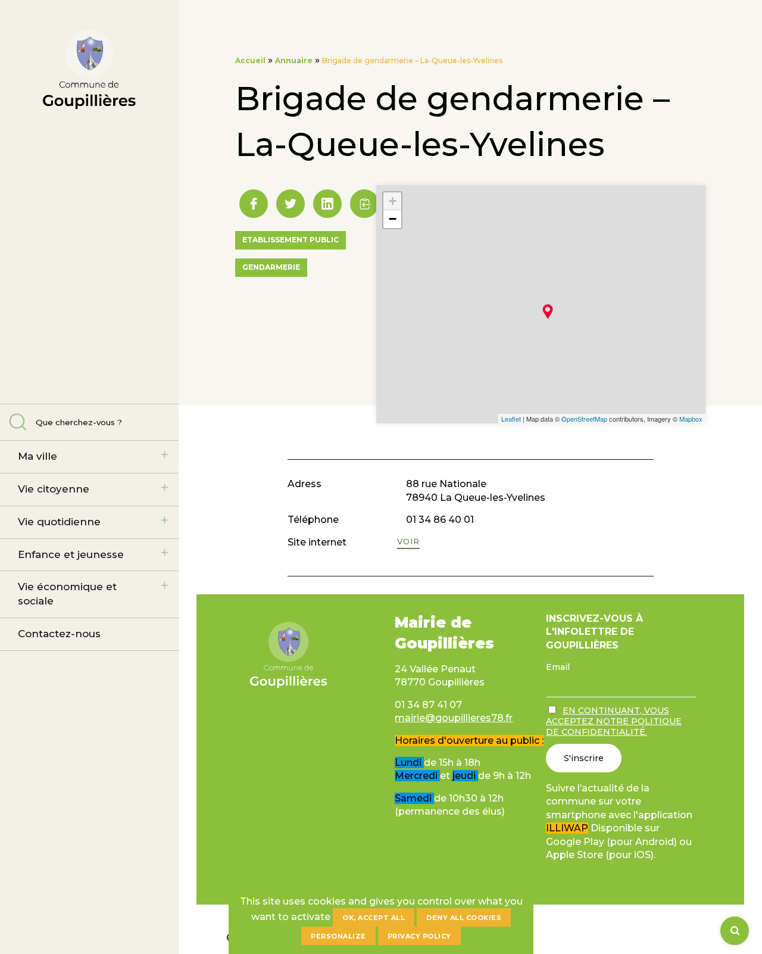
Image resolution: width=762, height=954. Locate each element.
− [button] (392, 218)
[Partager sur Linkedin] (327, 203)
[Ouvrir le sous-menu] (164, 455)
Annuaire (294, 60)
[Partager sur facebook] (253, 203)
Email (558, 667)
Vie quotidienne (59, 522)
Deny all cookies (463, 918)
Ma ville (37, 456)
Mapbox (690, 418)
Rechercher (18, 422)
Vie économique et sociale (67, 594)
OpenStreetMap (584, 418)
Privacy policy (419, 936)
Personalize (338, 936)
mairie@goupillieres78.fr (454, 718)
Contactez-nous (59, 634)
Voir (408, 541)
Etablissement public (290, 239)
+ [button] (392, 201)
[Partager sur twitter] (290, 203)
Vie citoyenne (53, 489)
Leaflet (511, 418)
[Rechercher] (734, 930)
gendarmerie (271, 267)
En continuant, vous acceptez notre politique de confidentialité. (614, 721)
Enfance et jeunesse (71, 554)
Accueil (250, 60)
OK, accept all (373, 918)
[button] (364, 203)
